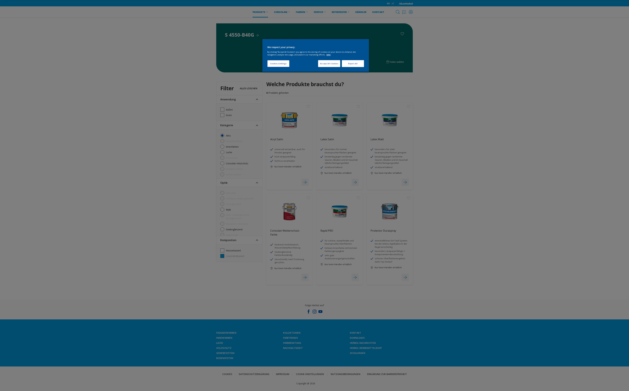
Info (328, 54)
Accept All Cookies (329, 63)
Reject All (353, 63)
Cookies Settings (278, 63)
